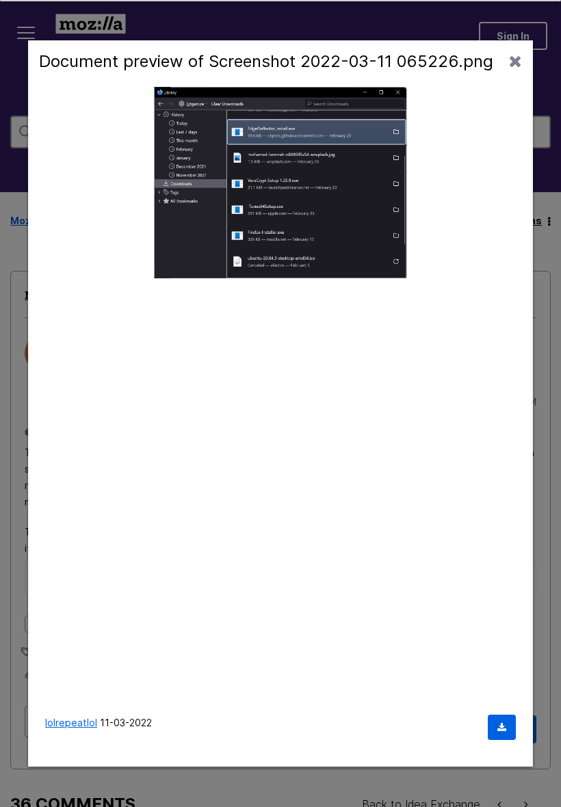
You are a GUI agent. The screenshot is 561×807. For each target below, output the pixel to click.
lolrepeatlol (71, 722)
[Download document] (502, 727)
